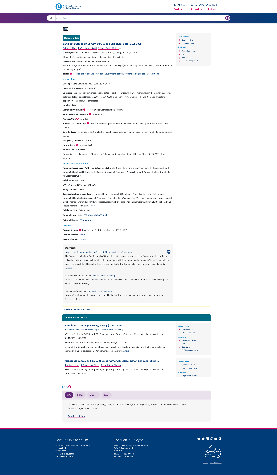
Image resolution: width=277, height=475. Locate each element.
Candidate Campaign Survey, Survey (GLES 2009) (93, 325)
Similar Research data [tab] (76, 317)
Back (66, 29)
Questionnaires (187, 40)
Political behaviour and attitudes (88, 73)
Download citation (76, 416)
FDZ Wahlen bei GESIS (94, 215)
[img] (71, 73)
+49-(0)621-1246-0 (67, 454)
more (92, 205)
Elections (154, 73)
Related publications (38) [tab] (78, 309)
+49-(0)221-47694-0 (127, 454)
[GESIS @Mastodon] (219, 439)
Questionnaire (187, 365)
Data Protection (215, 462)
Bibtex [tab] (80, 394)
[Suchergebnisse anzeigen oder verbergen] (227, 18)
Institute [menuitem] (212, 9)
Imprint (205, 462)
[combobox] (138, 18)
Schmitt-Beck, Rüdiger (108, 48)
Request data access (189, 51)
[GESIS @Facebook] (203, 439)
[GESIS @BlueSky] (199, 439)
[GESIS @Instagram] (212, 439)
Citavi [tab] (106, 394)
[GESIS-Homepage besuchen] (68, 6)
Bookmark (185, 58)
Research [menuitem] (195, 9)
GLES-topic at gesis (85, 220)
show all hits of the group (120, 252)
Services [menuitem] (178, 9)
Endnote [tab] (93, 394)
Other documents (188, 43)
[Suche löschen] (223, 17)
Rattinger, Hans (70, 48)
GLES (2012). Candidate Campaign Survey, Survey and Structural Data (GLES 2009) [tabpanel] (127, 410)
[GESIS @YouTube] (216, 439)
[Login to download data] (175, 5)
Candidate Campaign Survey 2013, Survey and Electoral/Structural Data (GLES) (110, 361)
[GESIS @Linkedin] (207, 439)
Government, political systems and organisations (127, 73)
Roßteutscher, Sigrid (87, 48)
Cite (183, 54)
